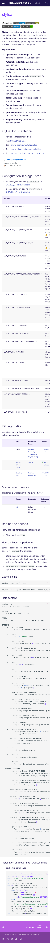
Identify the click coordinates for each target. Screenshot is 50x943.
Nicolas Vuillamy (33, 934)
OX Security (20, 934)
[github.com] (8, 939)
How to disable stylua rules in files (25, 149)
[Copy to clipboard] (47, 582)
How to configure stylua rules (23, 145)
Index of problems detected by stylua (27, 153)
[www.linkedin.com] (3, 939)
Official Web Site (17, 141)
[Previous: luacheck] (3, 927)
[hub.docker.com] (16, 939)
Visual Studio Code (18, 465)
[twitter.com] (21, 939)
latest (37, 3)
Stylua (30, 462)
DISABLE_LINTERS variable (18, 192)
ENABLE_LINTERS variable (18, 185)
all (17, 507)
